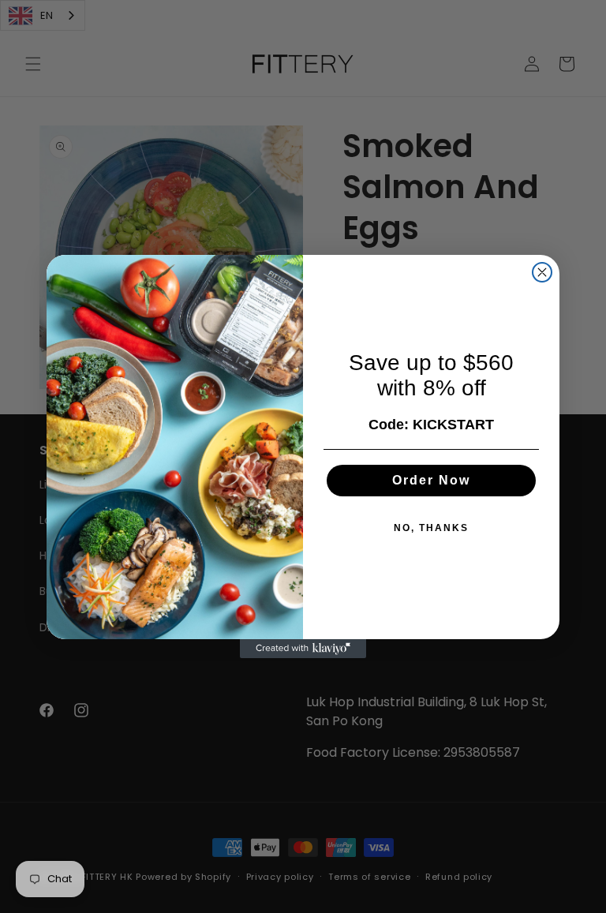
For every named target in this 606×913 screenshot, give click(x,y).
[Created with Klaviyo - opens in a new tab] (303, 648)
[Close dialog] (542, 272)
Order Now (431, 480)
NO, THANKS (431, 527)
